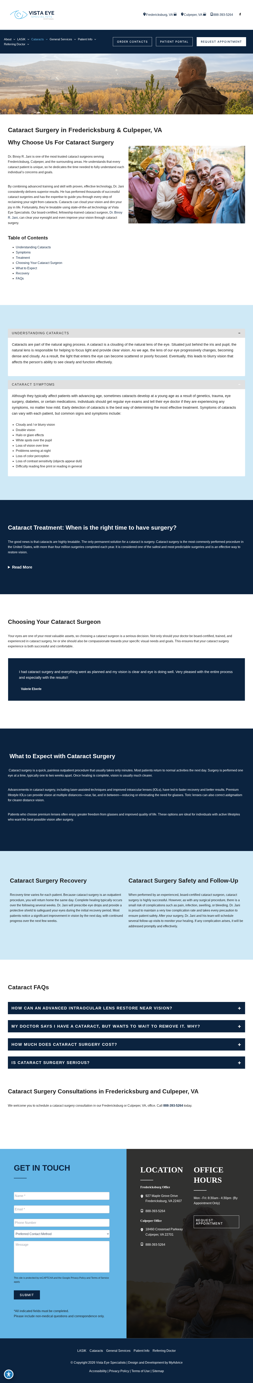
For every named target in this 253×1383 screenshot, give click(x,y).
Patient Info (141, 1350)
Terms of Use (140, 1371)
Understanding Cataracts (33, 247)
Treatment (23, 257)
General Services (118, 1350)
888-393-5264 (173, 1105)
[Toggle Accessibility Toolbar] (8, 1374)
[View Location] (144, 14)
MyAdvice (176, 1362)
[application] (13, 39)
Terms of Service (100, 1278)
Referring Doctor (164, 1350)
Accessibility (98, 1371)
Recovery (22, 273)
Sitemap (158, 1371)
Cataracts (96, 1350)
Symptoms (23, 252)
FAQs (20, 278)
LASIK (81, 1350)
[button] (132, 41)
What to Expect (26, 268)
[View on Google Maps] (175, 14)
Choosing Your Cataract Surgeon (39, 263)
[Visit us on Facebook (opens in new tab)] (240, 15)
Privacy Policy (78, 1278)
